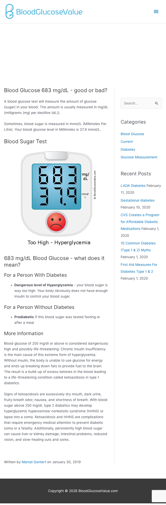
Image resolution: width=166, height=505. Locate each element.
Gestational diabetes (138, 200)
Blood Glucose (132, 134)
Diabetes (128, 149)
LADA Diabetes (133, 186)
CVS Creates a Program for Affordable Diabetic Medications (140, 222)
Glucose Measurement (139, 157)
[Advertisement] (83, 53)
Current (127, 142)
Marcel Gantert (34, 462)
